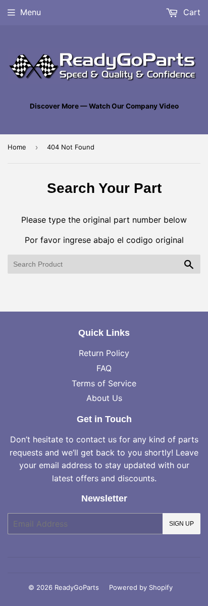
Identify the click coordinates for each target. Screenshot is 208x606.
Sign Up (181, 523)
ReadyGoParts (77, 587)
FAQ (104, 368)
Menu (30, 12)
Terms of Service (104, 383)
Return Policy (104, 353)
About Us (104, 398)
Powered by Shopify (141, 587)
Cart (190, 12)
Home (17, 147)
